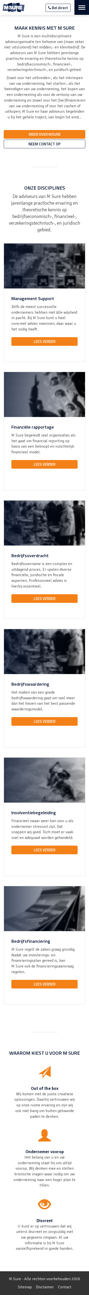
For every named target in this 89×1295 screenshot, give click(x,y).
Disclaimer (45, 1287)
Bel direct (59, 8)
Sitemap (25, 1287)
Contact (64, 1287)
